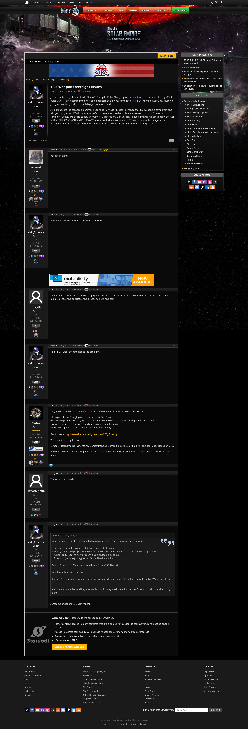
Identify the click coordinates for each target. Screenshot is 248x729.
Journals (108, 10)
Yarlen (36, 423)
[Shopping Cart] (216, 2)
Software (37, 2)
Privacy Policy (107, 724)
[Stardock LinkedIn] (207, 187)
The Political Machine (92, 691)
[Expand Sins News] (185, 124)
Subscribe (216, 710)
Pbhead (36, 167)
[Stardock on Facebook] (194, 182)
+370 (36, 442)
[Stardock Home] (27, 2)
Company (150, 666)
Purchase (180, 10)
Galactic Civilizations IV (92, 679)
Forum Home (35, 61)
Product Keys (209, 683)
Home (28, 79)
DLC (121, 10)
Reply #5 (54, 405)
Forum (133, 10)
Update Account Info (212, 691)
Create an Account (211, 679)
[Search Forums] (221, 2)
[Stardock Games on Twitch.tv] (204, 182)
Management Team (153, 679)
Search (48, 61)
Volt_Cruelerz (36, 102)
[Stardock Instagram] (209, 182)
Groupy (27, 695)
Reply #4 (54, 345)
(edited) (105, 149)
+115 (36, 121)
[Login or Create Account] (211, 2)
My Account (209, 675)
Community (60, 2)
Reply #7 (54, 524)
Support (89, 2)
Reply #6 (54, 473)
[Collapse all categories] (221, 100)
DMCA (133, 724)
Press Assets (150, 691)
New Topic (166, 55)
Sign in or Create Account (69, 646)
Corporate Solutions (33, 675)
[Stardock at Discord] (196, 187)
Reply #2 (54, 214)
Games (48, 2)
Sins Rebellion (62, 79)
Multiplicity (29, 691)
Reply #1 (54, 149)
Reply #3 (54, 289)
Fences (27, 683)
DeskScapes (29, 687)
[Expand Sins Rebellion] (185, 136)
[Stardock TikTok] (202, 187)
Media (146, 10)
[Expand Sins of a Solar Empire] (182, 101)
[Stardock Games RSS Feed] (212, 187)
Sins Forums (86, 91)
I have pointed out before (141, 97)
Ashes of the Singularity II (94, 671)
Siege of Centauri (90, 698)
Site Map (142, 724)
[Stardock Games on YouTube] (199, 182)
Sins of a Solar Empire (44, 79)
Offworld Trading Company (94, 695)
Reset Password (210, 687)
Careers (148, 683)
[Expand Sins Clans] (185, 140)
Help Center (209, 671)
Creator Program (152, 695)
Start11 (27, 679)
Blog (80, 2)
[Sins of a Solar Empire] (124, 29)
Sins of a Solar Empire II (93, 683)
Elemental (87, 675)
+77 (36, 186)
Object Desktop (31, 671)
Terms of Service (122, 724)
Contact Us (149, 698)
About (147, 671)
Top (174, 150)
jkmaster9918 (36, 491)
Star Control (88, 687)
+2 (36, 509)
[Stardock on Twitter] (189, 182)
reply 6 (73, 535)
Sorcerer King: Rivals (91, 702)
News (71, 2)
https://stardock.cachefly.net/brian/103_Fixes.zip (91, 434)
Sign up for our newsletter (158, 710)
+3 (36, 325)
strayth (36, 307)
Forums (148, 702)
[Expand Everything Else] (182, 168)
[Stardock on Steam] (215, 182)
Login (56, 61)
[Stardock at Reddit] (191, 187)
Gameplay (92, 10)
